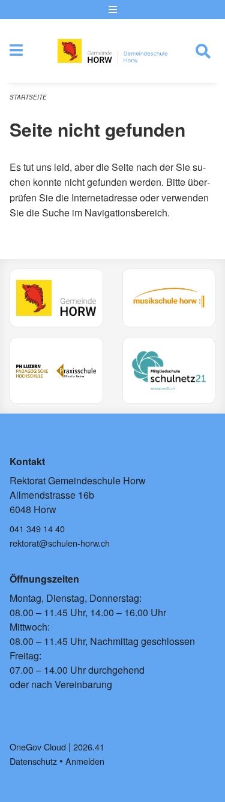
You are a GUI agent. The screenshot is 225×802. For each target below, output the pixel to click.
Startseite (28, 97)
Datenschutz (33, 761)
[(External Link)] (56, 298)
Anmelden (84, 761)
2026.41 (88, 746)
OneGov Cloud (38, 746)
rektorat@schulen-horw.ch (60, 542)
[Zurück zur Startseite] (112, 51)
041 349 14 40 (37, 528)
